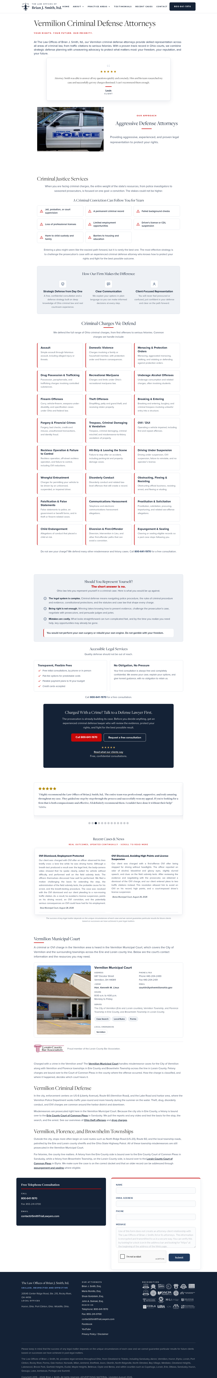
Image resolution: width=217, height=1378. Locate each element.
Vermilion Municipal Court (113, 967)
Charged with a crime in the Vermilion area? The (61, 1063)
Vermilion (100, 1032)
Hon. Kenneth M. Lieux (106, 987)
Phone (120, 1211)
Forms (133, 1018)
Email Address (124, 1198)
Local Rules (119, 1018)
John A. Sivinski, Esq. (92, 1301)
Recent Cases (144, 6)
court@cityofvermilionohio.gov (155, 987)
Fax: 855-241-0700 (92, 1314)
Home (65, 6)
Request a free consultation (124, 737)
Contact (162, 6)
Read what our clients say (108, 752)
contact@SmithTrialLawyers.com (98, 1319)
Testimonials (123, 6)
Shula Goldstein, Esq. (93, 1296)
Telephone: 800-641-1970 (95, 1309)
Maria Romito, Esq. (91, 1291)
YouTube (86, 1329)
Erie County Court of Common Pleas (67, 1115)
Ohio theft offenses (95, 1120)
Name (119, 1184)
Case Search (102, 1018)
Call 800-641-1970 (86, 737)
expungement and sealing (49, 1168)
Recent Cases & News (108, 839)
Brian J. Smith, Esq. (91, 1286)
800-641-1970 (182, 6)
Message (121, 1224)
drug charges (119, 1120)
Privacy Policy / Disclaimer (95, 1334)
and (109, 1120)
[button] (78, 6)
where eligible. (72, 1168)
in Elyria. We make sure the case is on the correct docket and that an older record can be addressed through (112, 1163)
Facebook (87, 1324)
